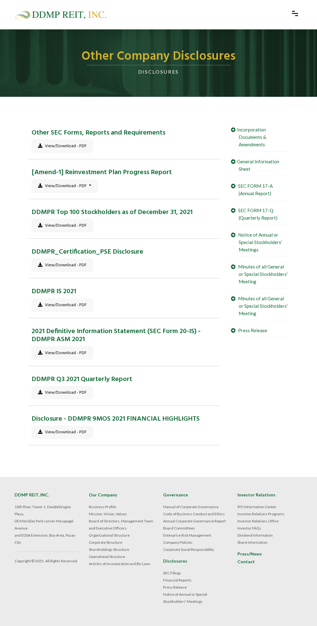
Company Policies (178, 542)
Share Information (252, 542)
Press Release (252, 330)
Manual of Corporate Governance (191, 506)
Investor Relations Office (258, 521)
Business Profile (102, 506)
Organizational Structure (109, 535)
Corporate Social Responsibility (188, 549)
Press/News (249, 553)
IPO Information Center (256, 506)
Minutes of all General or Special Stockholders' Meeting (262, 274)
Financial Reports (177, 580)
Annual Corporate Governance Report (194, 521)
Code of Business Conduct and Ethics (194, 514)
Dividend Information (255, 535)
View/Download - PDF (65, 146)
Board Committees (179, 528)
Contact (246, 561)
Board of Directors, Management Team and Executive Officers (121, 524)
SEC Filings (172, 573)
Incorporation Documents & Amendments (252, 137)
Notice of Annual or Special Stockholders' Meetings (259, 242)
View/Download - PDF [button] (66, 186)
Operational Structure (107, 556)
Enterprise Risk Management (187, 535)
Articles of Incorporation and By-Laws (119, 563)
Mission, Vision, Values (108, 514)
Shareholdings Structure (109, 549)
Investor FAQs (249, 528)
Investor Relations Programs (260, 514)
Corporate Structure (105, 542)
